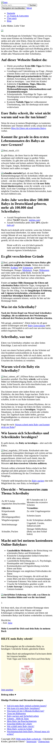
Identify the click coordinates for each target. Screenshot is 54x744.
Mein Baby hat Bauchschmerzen (22, 721)
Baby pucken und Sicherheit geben (23, 716)
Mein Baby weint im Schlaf (19, 729)
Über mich (12, 18)
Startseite (11, 13)
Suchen (33, 5)
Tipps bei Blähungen (16, 713)
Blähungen (44, 270)
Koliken (14, 267)
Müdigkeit (27, 270)
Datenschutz (44, 741)
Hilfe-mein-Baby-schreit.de (28, 739)
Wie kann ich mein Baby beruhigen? (23, 708)
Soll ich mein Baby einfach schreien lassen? (27, 706)
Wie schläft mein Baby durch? (20, 726)
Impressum (31, 741)
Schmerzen (28, 267)
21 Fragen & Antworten (18, 16)
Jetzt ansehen (7, 690)
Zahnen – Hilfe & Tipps (18, 718)
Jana (10, 623)
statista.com (34, 220)
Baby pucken (38, 481)
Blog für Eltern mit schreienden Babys (28, 128)
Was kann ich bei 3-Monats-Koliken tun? (25, 711)
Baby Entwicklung (36, 325)
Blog (9, 21)
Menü (29, 8)
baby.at (10, 225)
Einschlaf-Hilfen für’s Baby (19, 724)
